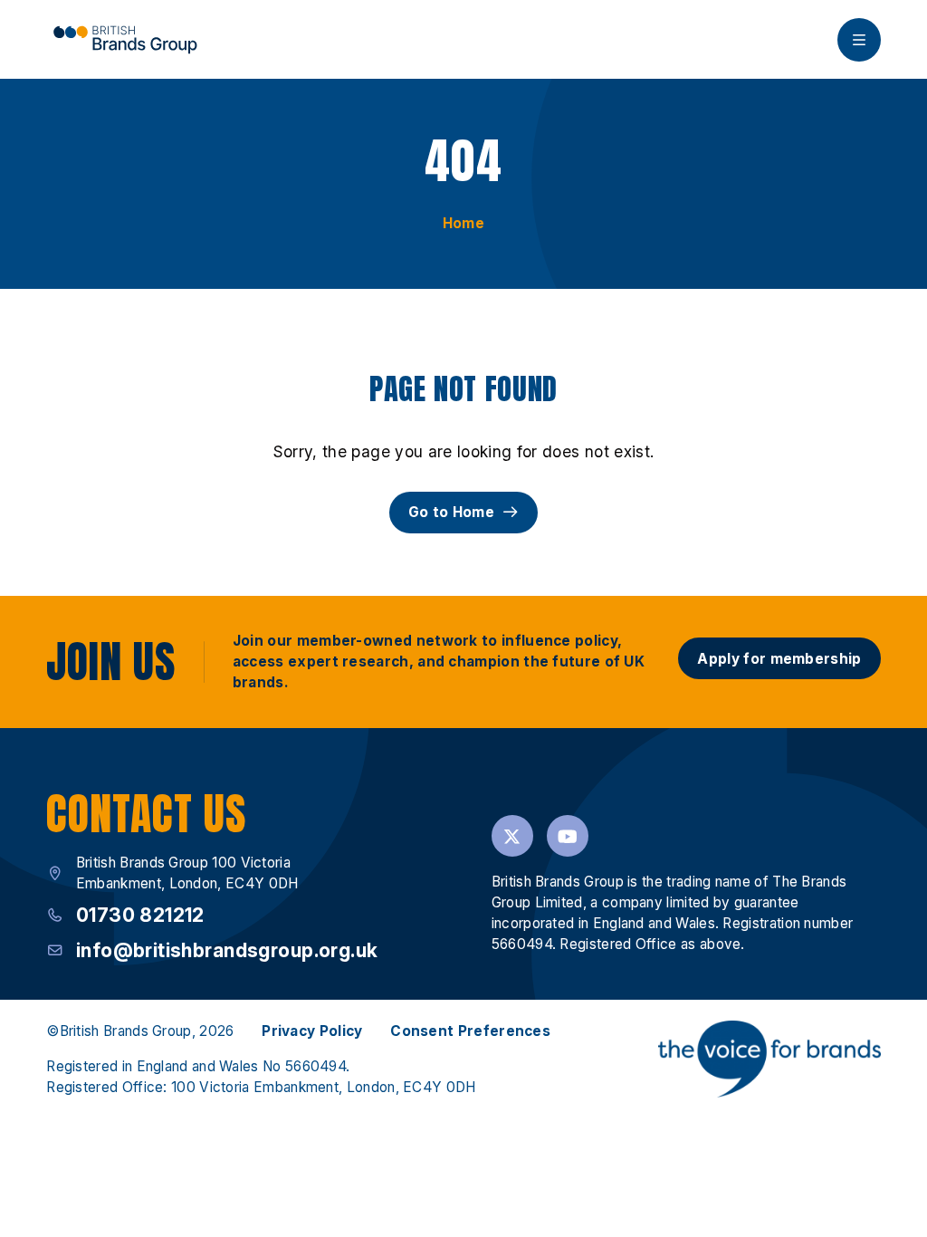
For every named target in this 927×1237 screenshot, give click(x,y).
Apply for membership (779, 658)
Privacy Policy (312, 1031)
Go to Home (451, 512)
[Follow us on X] (512, 836)
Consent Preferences (470, 1031)
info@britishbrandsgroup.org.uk (227, 950)
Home (463, 223)
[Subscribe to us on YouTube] (567, 836)
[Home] (125, 39)
